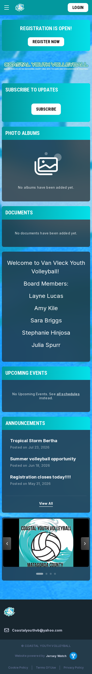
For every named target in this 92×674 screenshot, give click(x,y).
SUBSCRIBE (46, 109)
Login (78, 7)
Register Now (46, 41)
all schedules (68, 394)
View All (46, 503)
